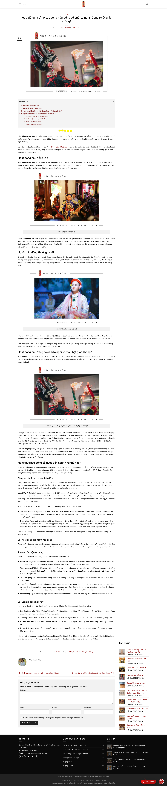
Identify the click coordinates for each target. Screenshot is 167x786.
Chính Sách (89, 780)
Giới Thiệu (72, 780)
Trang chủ (64, 780)
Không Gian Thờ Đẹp (71, 757)
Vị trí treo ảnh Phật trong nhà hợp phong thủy (129, 760)
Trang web (87, 707)
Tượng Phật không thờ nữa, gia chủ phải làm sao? (130, 753)
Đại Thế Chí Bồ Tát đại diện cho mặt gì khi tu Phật (129, 767)
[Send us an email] (32, 756)
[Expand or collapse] (113, 101)
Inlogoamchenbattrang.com (99, 777)
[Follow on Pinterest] (36, 756)
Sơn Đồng (89, 652)
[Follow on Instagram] (24, 756)
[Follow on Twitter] (28, 756)
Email (54, 707)
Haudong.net (68, 777)
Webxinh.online (88, 783)
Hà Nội (70, 652)
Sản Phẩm (81, 780)
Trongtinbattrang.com (82, 777)
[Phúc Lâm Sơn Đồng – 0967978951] (83, 4)
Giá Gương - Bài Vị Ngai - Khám (75, 753)
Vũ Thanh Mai (76, 28)
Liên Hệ (103, 780)
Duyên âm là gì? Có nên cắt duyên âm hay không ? (92, 673)
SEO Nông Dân (109, 783)
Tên (22, 707)
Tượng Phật (67, 762)
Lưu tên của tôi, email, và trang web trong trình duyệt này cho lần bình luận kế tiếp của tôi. (53, 718)
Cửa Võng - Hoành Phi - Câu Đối (75, 749)
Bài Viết (97, 780)
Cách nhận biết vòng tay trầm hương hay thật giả (40, 673)
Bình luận (23, 690)
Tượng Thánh (68, 766)
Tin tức (66, 14)
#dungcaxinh (98, 783)
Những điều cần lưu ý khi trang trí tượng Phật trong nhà (129, 747)
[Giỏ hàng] (147, 4)
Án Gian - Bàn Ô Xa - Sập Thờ (74, 745)
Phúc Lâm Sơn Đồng (79, 652)
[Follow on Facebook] (21, 756)
